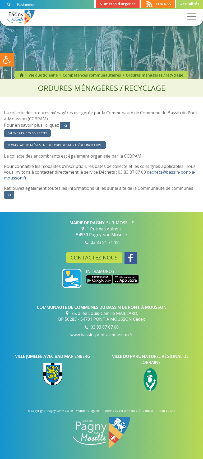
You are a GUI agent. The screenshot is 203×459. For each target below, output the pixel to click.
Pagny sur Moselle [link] (60, 411)
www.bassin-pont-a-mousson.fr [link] (101, 335)
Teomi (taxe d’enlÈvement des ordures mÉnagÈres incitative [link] (54, 145)
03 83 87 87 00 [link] (105, 327)
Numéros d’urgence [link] (118, 3)
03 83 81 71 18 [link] (105, 242)
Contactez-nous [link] (94, 257)
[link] (7, 60)
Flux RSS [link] (162, 3)
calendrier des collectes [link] (27, 133)
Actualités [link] (189, 3)
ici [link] (65, 125)
